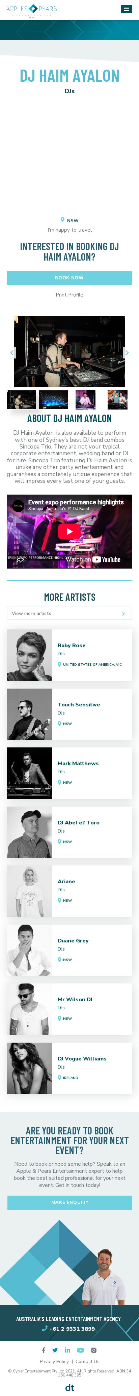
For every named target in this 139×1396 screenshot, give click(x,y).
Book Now (69, 278)
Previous (13, 352)
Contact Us (88, 1361)
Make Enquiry (70, 1203)
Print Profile (69, 295)
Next (125, 352)
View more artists (31, 613)
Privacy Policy (54, 1361)
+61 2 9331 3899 (72, 1329)
